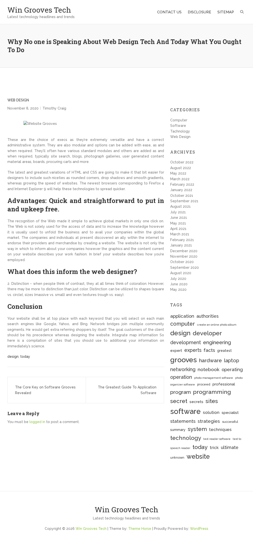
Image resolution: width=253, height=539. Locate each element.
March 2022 (180, 179)
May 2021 (178, 223)
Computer (178, 120)
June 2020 (179, 284)
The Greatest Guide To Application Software (127, 390)
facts (209, 350)
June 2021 (178, 218)
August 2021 (180, 206)
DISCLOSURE (199, 12)
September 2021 (184, 201)
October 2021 (181, 196)
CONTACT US (169, 12)
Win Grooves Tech (39, 10)
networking (182, 369)
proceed (203, 384)
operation (181, 377)
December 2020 (183, 251)
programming (212, 391)
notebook (208, 369)
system (197, 429)
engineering (217, 342)
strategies (209, 421)
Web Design (18, 100)
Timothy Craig (54, 108)
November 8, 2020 (23, 108)
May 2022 (178, 173)
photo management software (213, 377)
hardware (210, 360)
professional (223, 384)
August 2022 (180, 168)
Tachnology (180, 131)
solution (211, 412)
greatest (224, 351)
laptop (231, 360)
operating (232, 369)
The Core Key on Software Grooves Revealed (45, 390)
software (185, 411)
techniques (220, 429)
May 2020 (178, 290)
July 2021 (178, 212)
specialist (230, 412)
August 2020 (180, 273)
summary (178, 430)
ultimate (229, 447)
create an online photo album (216, 324)
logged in (37, 422)
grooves (183, 360)
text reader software (217, 438)
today (25, 357)
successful (230, 422)
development (185, 342)
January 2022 (181, 190)
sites (212, 401)
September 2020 (184, 268)
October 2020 (182, 262)
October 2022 (181, 162)
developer (207, 333)
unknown (177, 457)
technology (185, 438)
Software (178, 126)
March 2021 (179, 234)
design (13, 357)
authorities (207, 316)
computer (182, 324)
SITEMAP (225, 12)
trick (214, 447)
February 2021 (182, 240)
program (180, 392)
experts (192, 350)
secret (178, 401)
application (182, 316)
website (198, 456)
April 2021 (178, 229)
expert (176, 350)
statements (182, 421)
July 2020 (178, 279)
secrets (196, 402)
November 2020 (183, 256)
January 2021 (181, 245)
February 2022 (182, 184)
